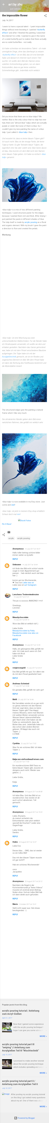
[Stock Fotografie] (24, 520)
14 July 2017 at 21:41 (21, 597)
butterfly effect (9, 55)
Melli (15, 699)
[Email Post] (8, 533)
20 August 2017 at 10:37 (27, 842)
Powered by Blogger (26, 1118)
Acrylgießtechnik (9, 357)
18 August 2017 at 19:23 (33, 812)
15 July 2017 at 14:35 (32, 645)
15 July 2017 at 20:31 (34, 668)
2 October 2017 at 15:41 (27, 904)
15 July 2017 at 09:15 (21, 620)
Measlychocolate (20, 617)
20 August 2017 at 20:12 (33, 881)
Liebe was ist (28, 582)
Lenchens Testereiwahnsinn (26, 594)
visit (13, 505)
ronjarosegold (19, 668)
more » (43, 1036)
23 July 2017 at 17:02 (28, 743)
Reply (15, 559)
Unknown (17, 564)
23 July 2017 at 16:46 (26, 699)
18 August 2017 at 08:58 (33, 792)
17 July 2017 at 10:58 (21, 686)
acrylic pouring (31, 222)
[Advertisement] (24, 976)
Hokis (15, 842)
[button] (45, 16)
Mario (15, 904)
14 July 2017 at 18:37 (32, 549)
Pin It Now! (6, 524)
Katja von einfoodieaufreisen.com (28, 759)
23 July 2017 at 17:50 (21, 762)
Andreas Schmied (21, 683)
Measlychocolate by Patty (24, 631)
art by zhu (15, 4)
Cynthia (16, 743)
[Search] (45, 5)
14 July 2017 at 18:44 (30, 565)
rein (18, 514)
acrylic (11, 538)
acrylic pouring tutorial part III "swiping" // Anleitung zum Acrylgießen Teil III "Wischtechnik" (20, 1047)
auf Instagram (30, 585)
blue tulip (23, 132)
